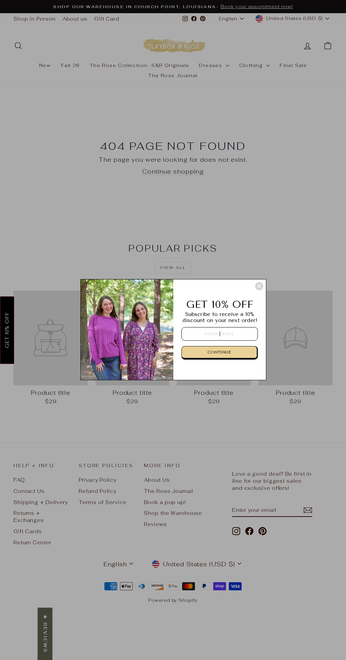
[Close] (259, 286)
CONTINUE (219, 352)
